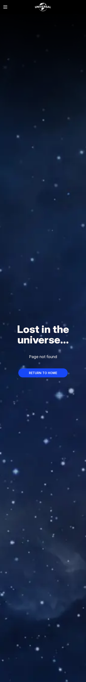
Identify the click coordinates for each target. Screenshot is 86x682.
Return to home (43, 373)
